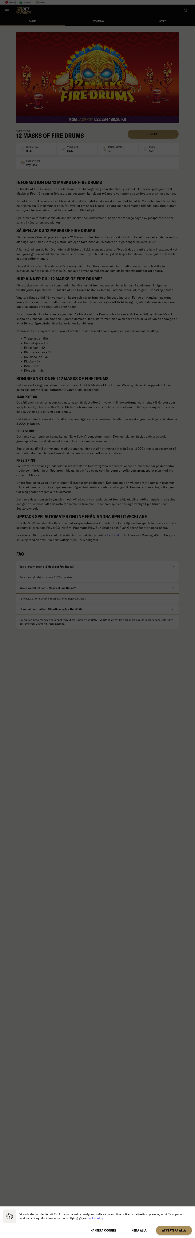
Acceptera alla (174, 1230)
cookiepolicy (95, 1218)
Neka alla (139, 1230)
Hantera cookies (104, 1230)
